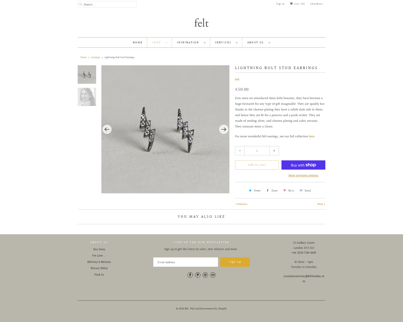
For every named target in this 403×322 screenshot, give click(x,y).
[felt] (201, 22)
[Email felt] (213, 275)
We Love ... (99, 256)
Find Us (99, 275)
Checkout (316, 4)
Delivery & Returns (99, 262)
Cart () (299, 4)
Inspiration (189, 43)
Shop (158, 43)
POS (192, 309)
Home (138, 43)
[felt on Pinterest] (197, 275)
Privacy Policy (99, 268)
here (312, 136)
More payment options (303, 175)
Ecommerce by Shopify (213, 309)
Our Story (99, 249)
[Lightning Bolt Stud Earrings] (165, 129)
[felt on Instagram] (205, 275)
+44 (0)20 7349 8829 (304, 253)
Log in (280, 4)
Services (224, 43)
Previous (242, 204)
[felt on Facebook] (190, 275)
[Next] (223, 129)
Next (320, 204)
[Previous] (107, 129)
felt (237, 79)
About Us (256, 43)
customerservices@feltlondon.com (304, 279)
